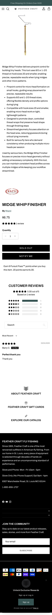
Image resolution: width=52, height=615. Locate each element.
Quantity (6, 230)
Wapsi (8, 211)
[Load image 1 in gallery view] (26, 35)
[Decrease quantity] (4, 236)
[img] (9, 343)
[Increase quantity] (15, 236)
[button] (9, 223)
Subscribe (26, 551)
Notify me (26, 256)
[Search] (9, 9)
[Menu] (3, 9)
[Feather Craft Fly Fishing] (26, 9)
